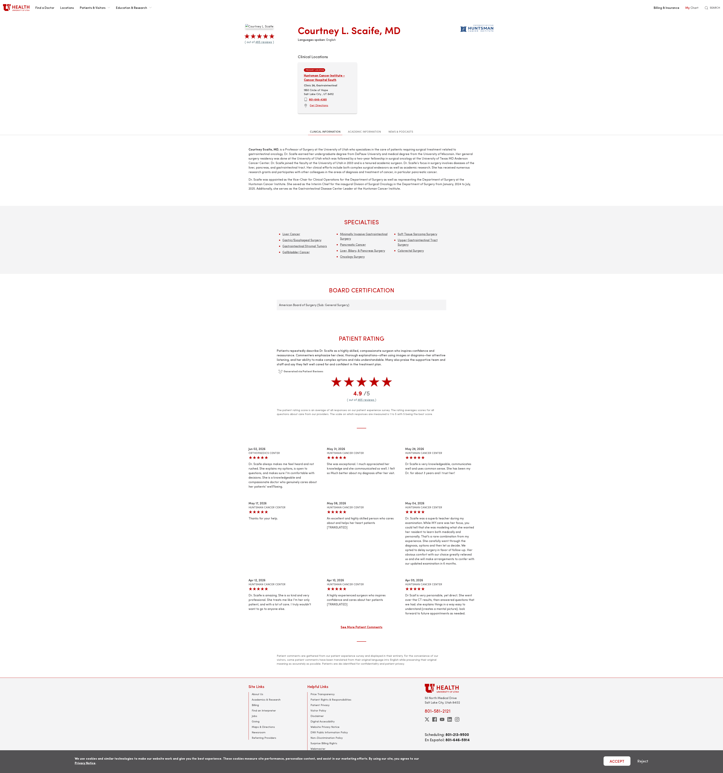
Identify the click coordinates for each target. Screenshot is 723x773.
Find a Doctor (44, 7)
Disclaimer (317, 716)
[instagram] (457, 719)
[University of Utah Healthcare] (449, 688)
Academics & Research (266, 699)
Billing (255, 705)
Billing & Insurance (666, 7)
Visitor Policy (318, 710)
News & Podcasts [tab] (400, 131)
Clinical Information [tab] (325, 131)
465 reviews (263, 42)
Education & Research (131, 7)
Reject (642, 761)
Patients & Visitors (92, 7)
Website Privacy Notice (324, 727)
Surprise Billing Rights (323, 743)
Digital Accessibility (322, 721)
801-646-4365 (318, 99)
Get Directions (319, 105)
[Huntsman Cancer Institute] (476, 27)
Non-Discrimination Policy (326, 738)
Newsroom (258, 732)
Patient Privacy (319, 705)
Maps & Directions (263, 727)
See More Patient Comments (361, 627)
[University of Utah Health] (16, 7)
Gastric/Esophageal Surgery (301, 240)
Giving (255, 721)
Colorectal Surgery (411, 250)
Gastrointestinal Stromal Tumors (304, 246)
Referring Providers (264, 738)
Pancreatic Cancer (353, 244)
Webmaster (317, 748)
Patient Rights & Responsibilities (330, 699)
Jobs (254, 716)
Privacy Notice (85, 763)
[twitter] (427, 719)
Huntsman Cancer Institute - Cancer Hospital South (324, 77)
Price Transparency (322, 694)
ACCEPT (617, 761)
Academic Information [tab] (364, 131)
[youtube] (442, 719)
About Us (257, 694)
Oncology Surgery (352, 256)
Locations (67, 7)
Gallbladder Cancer (296, 252)
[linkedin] (449, 719)
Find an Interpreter (264, 710)
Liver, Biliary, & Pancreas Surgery (362, 250)
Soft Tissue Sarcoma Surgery (417, 234)
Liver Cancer (291, 234)
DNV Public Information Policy (329, 732)
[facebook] (434, 719)
